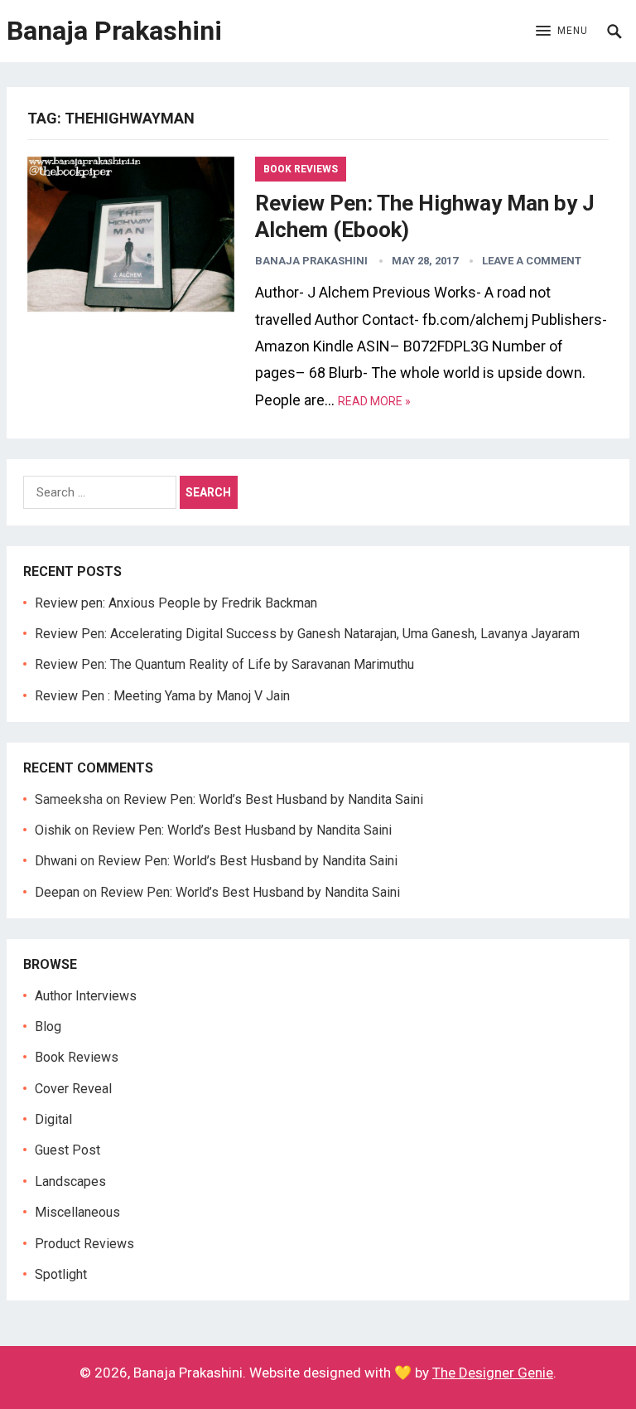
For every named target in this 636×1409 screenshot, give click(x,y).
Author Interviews (86, 996)
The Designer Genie (492, 1372)
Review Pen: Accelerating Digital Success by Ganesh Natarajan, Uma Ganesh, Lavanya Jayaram (307, 634)
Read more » (374, 401)
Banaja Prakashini (114, 30)
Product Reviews (84, 1244)
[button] (562, 31)
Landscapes (70, 1181)
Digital (53, 1119)
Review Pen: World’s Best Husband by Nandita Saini (273, 799)
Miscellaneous (77, 1212)
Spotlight (61, 1274)
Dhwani (56, 861)
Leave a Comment (531, 260)
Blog (48, 1026)
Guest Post (67, 1150)
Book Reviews (300, 169)
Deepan (57, 892)
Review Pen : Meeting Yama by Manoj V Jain (162, 696)
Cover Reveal (73, 1089)
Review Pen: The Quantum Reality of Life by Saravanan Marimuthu (224, 664)
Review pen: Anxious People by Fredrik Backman (176, 603)
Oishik (53, 830)
